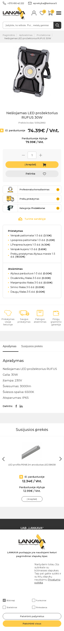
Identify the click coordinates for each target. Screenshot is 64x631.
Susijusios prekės (32, 346)
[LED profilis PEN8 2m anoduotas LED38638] (32, 451)
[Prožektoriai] (10, 208)
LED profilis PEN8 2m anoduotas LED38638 (32, 464)
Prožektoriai (43, 35)
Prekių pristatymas (29, 199)
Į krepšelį (30, 164)
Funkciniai (41, 600)
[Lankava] (14, 13)
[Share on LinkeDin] (21, 406)
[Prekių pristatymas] (10, 199)
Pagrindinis (9, 35)
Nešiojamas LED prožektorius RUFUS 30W (27, 38)
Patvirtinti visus (32, 623)
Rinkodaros (41, 607)
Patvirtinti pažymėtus (32, 616)
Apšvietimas (25, 35)
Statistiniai (12, 607)
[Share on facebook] (16, 406)
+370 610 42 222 (16, 3)
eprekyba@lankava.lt (45, 3)
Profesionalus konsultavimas (34, 189)
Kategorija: (32, 208)
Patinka (30, 173)
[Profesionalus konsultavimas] (10, 189)
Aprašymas (9, 346)
